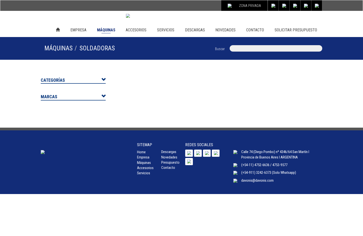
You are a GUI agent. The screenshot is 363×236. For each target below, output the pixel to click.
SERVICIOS (165, 30)
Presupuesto (170, 162)
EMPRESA (78, 30)
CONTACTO (255, 30)
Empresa (143, 157)
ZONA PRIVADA (250, 6)
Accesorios (145, 168)
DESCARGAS (195, 30)
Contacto (168, 167)
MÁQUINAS (106, 30)
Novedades (169, 157)
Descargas (168, 152)
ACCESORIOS (136, 30)
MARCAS (49, 96)
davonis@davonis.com (257, 180)
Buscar (220, 49)
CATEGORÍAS (53, 80)
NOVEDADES (225, 30)
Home (141, 152)
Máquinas (144, 162)
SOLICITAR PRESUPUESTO (296, 30)
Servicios (143, 173)
